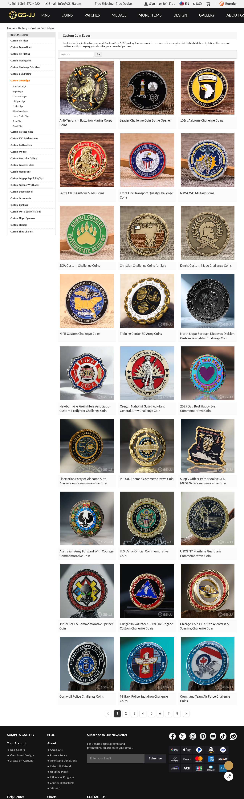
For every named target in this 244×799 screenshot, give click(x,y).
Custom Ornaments (20, 198)
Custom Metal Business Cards (25, 211)
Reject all (171, 783)
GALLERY (207, 15)
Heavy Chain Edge (21, 116)
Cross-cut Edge (19, 96)
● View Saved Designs (20, 755)
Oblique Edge (19, 101)
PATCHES (92, 15)
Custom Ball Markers (21, 145)
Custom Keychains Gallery (23, 158)
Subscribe (155, 758)
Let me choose (61, 789)
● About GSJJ (55, 750)
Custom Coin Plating (20, 73)
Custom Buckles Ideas (21, 191)
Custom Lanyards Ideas (22, 165)
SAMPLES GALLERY (20, 735)
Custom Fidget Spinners (22, 218)
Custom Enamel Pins (20, 47)
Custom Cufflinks (19, 205)
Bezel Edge (18, 126)
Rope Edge (18, 91)
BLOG (51, 735)
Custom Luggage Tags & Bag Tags (26, 178)
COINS (67, 15)
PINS (45, 15)
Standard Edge (19, 86)
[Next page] (186, 714)
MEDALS (119, 15)
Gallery (22, 28)
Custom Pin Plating (20, 54)
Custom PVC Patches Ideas (24, 138)
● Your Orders (16, 750)
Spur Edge (17, 121)
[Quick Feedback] (228, 776)
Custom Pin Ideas (19, 40)
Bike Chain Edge (20, 111)
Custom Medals (18, 151)
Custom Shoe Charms (21, 231)
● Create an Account (20, 760)
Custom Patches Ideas (21, 131)
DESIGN (180, 15)
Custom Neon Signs (20, 171)
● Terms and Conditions (62, 760)
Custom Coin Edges (42, 28)
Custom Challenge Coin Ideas (25, 67)
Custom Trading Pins (20, 60)
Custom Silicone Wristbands (24, 185)
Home (11, 28)
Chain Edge (18, 106)
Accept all (171, 773)
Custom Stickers (18, 225)
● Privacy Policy (57, 755)
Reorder (231, 4)
